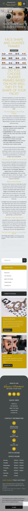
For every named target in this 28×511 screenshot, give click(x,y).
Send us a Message (14, 453)
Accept (14, 507)
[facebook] (9, 394)
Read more (7, 330)
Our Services (7, 276)
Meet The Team (8, 279)
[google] (14, 394)
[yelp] (18, 394)
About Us (6, 272)
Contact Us (7, 285)
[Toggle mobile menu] (3, 3)
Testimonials (7, 282)
